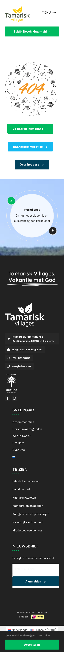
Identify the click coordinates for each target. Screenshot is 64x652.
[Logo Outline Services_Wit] (11, 377)
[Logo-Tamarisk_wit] (24, 304)
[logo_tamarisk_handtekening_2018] (17, 8)
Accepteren (32, 644)
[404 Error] (32, 63)
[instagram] (14, 398)
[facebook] (7, 398)
